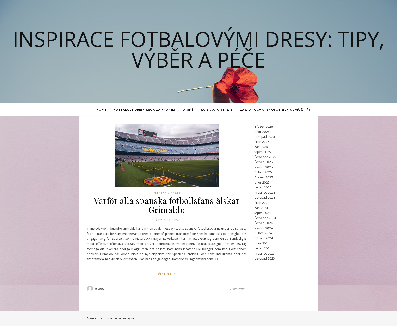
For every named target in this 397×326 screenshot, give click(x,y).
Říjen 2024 (261, 202)
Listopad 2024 (264, 197)
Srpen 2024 (262, 213)
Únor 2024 (262, 243)
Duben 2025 (263, 172)
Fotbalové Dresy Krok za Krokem (144, 109)
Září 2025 (261, 147)
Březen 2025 (263, 177)
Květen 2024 (263, 228)
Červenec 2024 (265, 218)
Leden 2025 (262, 187)
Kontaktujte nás (216, 109)
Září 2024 (261, 208)
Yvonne (99, 288)
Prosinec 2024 (264, 192)
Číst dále (166, 274)
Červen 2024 (263, 223)
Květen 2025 (263, 167)
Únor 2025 (262, 182)
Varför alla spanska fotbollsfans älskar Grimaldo (167, 205)
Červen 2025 (263, 162)
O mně (188, 109)
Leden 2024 (262, 248)
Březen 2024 (263, 238)
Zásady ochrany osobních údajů (270, 109)
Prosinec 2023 (264, 253)
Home (101, 109)
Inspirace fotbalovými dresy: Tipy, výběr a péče (198, 49)
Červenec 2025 (265, 157)
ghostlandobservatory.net (119, 318)
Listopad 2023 (264, 258)
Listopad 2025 (264, 136)
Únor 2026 (262, 131)
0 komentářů (238, 289)
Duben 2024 (263, 233)
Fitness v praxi (166, 193)
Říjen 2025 (261, 142)
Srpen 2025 (262, 152)
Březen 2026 (263, 126)
